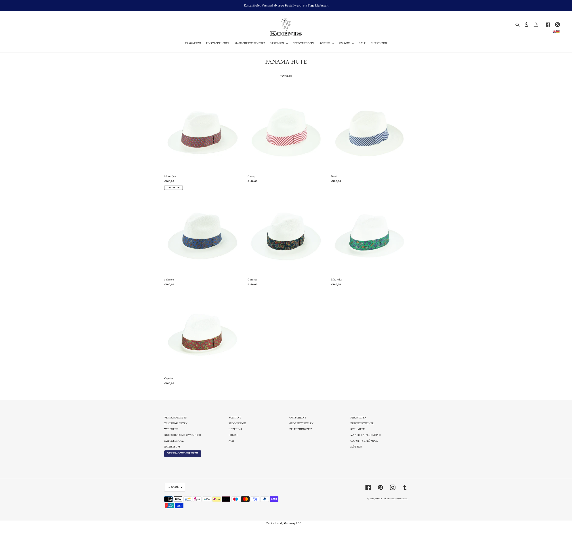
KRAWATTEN (358, 417)
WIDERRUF (171, 429)
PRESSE (233, 435)
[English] (554, 31)
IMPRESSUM (172, 446)
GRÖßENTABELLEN (301, 423)
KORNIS (378, 499)
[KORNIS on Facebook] (545, 24)
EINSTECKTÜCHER (362, 423)
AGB (231, 441)
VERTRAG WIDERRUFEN (182, 453)
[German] (558, 31)
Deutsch (173, 487)
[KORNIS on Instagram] (555, 24)
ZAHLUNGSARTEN (175, 423)
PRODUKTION (237, 423)
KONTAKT (235, 417)
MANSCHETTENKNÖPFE (365, 435)
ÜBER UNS (235, 429)
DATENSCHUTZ (174, 441)
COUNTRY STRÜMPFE (364, 441)
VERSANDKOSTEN (175, 417)
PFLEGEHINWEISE (300, 429)
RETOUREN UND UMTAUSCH (182, 435)
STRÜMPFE (357, 429)
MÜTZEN (356, 446)
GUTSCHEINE (297, 417)
